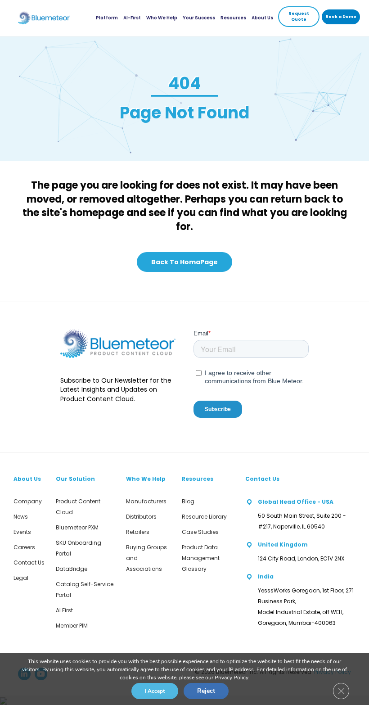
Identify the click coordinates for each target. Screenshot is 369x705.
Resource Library (204, 516)
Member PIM (72, 625)
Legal (21, 578)
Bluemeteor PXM (77, 527)
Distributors (141, 516)
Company (28, 501)
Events (22, 532)
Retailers (137, 532)
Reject (206, 691)
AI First (64, 610)
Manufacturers (146, 501)
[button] (299, 16)
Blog (188, 501)
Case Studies (200, 532)
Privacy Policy (231, 677)
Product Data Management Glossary (201, 558)
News (21, 516)
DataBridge (71, 569)
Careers (24, 547)
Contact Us (29, 562)
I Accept (155, 691)
